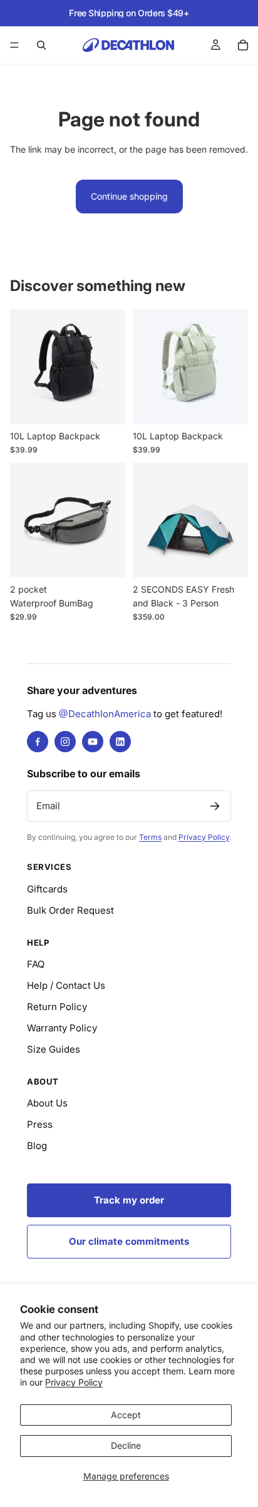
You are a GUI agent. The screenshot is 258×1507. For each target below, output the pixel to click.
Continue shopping (129, 196)
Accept (126, 1414)
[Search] (41, 45)
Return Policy (57, 1007)
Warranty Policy (62, 1028)
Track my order (129, 1200)
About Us (47, 1103)
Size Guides (53, 1049)
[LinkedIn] (120, 741)
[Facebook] (37, 741)
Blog (37, 1146)
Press (40, 1124)
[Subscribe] (214, 806)
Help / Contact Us (66, 985)
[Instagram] (65, 741)
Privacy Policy (74, 1382)
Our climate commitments (129, 1241)
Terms (150, 837)
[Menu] (14, 45)
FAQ (35, 964)
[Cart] (243, 45)
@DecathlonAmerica (105, 714)
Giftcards (47, 889)
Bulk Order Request (70, 910)
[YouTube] (92, 741)
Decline (126, 1445)
